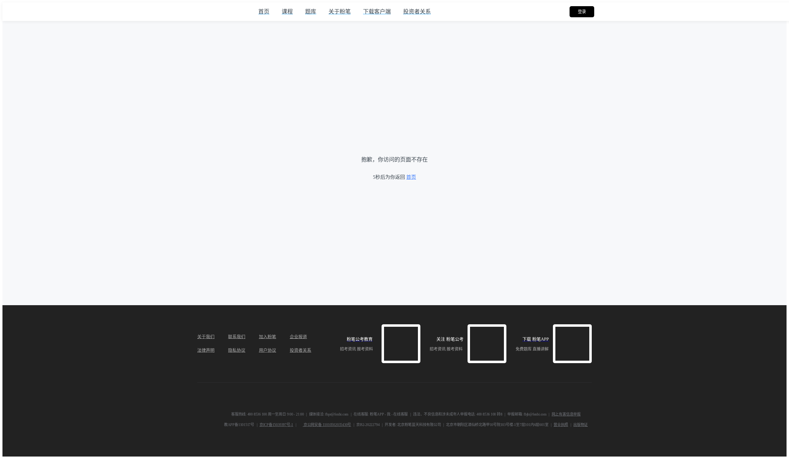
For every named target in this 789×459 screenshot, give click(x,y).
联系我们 (236, 336)
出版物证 (580, 425)
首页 (411, 177)
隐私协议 (236, 350)
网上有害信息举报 (566, 414)
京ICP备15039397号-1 (276, 425)
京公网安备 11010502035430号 (327, 425)
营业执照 (561, 425)
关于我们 (206, 336)
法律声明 (206, 350)
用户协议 (267, 350)
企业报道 (298, 336)
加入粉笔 (267, 336)
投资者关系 (300, 350)
